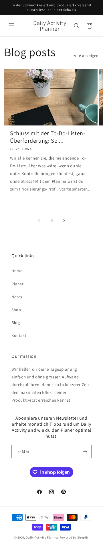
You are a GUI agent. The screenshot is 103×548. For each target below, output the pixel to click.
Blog (15, 322)
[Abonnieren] (85, 451)
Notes (16, 296)
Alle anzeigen (86, 55)
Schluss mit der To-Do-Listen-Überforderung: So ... (47, 136)
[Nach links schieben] (39, 220)
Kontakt (18, 335)
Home (16, 270)
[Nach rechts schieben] (64, 220)
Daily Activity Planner (42, 537)
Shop (16, 309)
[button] (11, 25)
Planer (17, 283)
